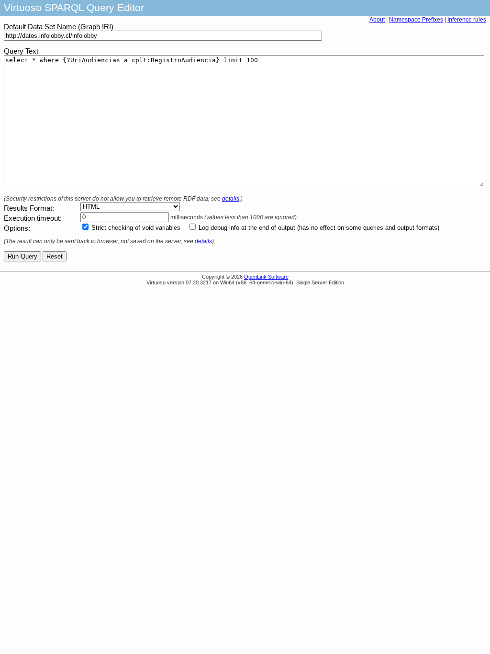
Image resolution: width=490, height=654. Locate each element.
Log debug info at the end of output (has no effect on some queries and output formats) (319, 227)
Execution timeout (32, 218)
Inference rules (466, 19)
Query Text (21, 51)
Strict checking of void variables (135, 227)
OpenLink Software (266, 277)
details (230, 198)
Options (16, 228)
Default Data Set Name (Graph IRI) (58, 27)
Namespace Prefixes (416, 19)
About (377, 19)
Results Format (28, 208)
